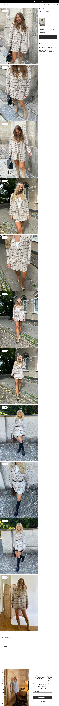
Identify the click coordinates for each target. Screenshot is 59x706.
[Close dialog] (54, 670)
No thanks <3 (42, 701)
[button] (8, 4)
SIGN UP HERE (42, 697)
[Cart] (57, 4)
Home (40, 8)
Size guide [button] (54, 29)
